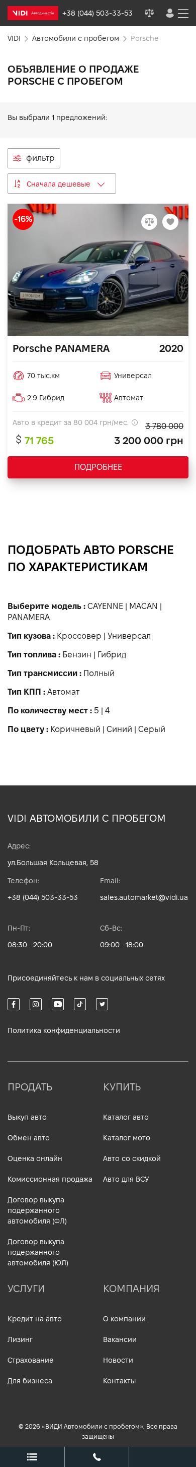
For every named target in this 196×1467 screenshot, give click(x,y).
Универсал (129, 636)
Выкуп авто (27, 1117)
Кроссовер (79, 636)
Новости (118, 1360)
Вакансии (120, 1339)
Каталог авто (126, 1117)
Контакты (119, 1381)
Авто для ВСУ (126, 1179)
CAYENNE (105, 606)
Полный (99, 673)
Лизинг (20, 1339)
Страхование (31, 1360)
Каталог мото (126, 1138)
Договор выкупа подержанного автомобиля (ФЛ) (37, 1210)
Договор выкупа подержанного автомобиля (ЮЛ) (38, 1252)
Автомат (63, 692)
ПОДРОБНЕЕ (98, 467)
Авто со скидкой (132, 1158)
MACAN (143, 606)
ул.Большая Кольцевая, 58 (53, 863)
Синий (119, 729)
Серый (151, 729)
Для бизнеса (30, 1381)
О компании (124, 1319)
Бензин (76, 654)
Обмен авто (29, 1138)
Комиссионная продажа (50, 1179)
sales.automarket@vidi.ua (144, 897)
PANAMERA (29, 617)
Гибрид (111, 654)
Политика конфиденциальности (64, 1030)
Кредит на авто (35, 1319)
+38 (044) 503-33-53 (43, 897)
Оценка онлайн (35, 1158)
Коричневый (75, 729)
